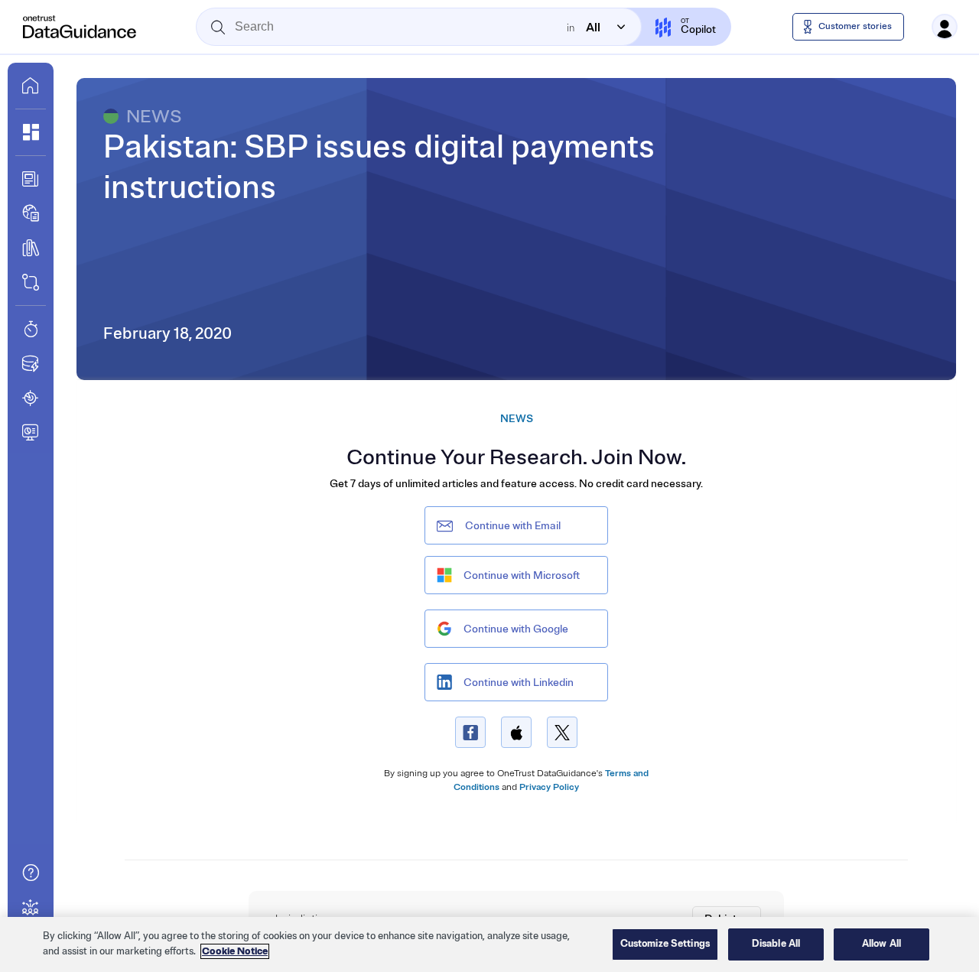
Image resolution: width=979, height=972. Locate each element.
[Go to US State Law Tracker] (30, 397)
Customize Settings (665, 944)
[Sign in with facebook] (470, 732)
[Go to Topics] (30, 247)
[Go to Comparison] (30, 282)
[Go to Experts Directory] (30, 907)
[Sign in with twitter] (562, 732)
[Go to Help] (30, 872)
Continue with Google (515, 629)
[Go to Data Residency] (30, 363)
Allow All (881, 944)
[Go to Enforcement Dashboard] (30, 432)
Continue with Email (513, 525)
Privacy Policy (549, 787)
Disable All (776, 944)
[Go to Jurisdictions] (30, 213)
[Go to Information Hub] (30, 179)
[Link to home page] (30, 85)
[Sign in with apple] (516, 732)
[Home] (80, 26)
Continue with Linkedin (518, 682)
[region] (489, 944)
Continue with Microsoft (521, 575)
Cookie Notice (235, 951)
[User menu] (944, 26)
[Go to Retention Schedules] (30, 329)
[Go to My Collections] (30, 132)
